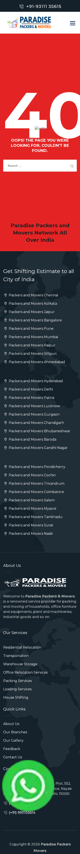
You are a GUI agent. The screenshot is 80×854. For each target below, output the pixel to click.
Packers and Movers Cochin (32, 475)
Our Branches (15, 732)
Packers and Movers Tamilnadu (35, 517)
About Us (11, 724)
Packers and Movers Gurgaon (34, 414)
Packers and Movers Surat (30, 525)
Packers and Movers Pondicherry (36, 467)
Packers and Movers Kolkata (32, 303)
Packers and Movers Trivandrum (36, 483)
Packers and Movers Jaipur (31, 312)
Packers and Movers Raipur (31, 345)
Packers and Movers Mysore (32, 508)
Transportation (16, 656)
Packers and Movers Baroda (32, 439)
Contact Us (12, 757)
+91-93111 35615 (43, 6)
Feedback (11, 749)
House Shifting (15, 697)
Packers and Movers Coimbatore (36, 492)
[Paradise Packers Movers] (29, 22)
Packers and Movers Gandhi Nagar (38, 448)
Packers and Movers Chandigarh (36, 423)
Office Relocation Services (25, 672)
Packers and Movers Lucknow (34, 406)
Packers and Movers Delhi (30, 389)
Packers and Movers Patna (31, 398)
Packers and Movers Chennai (33, 295)
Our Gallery (13, 740)
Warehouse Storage (20, 664)
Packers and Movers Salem (31, 500)
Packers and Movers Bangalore (35, 320)
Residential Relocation (22, 647)
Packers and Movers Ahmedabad (36, 362)
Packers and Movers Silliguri (32, 354)
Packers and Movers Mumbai (33, 337)
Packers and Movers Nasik (30, 534)
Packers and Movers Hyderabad (35, 381)
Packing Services (17, 681)
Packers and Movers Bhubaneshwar (39, 431)
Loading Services (17, 689)
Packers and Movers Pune (31, 329)
